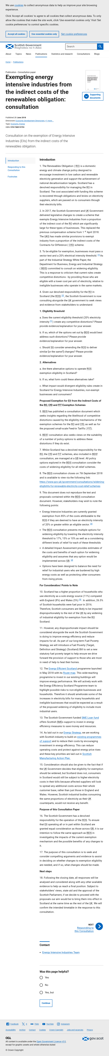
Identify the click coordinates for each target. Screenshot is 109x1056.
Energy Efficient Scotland (63, 668)
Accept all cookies (16, 34)
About (8, 54)
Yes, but (49, 992)
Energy (22, 124)
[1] (99, 255)
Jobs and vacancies (75, 1030)
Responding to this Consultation (16, 169)
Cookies (42, 1030)
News (28, 54)
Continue (46, 1003)
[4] (72, 560)
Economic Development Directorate (30, 121)
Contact (32, 1030)
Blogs (97, 54)
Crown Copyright (56, 1030)
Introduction (13, 160)
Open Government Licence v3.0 (51, 1041)
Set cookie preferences (74, 34)
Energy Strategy (72, 732)
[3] (91, 524)
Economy (14, 124)
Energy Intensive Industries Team (61, 952)
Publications (41, 54)
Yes (47, 977)
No (46, 985)
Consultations (83, 54)
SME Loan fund (90, 717)
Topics (18, 54)
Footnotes (12, 176)
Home (8, 62)
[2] (63, 295)
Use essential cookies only (44, 34)
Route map (69, 672)
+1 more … (49, 121)
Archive (22, 1030)
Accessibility (11, 1030)
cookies (18, 5)
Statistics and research (62, 54)
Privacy (90, 1030)
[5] (80, 599)
